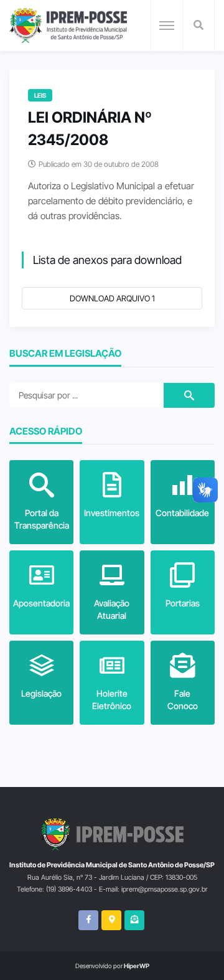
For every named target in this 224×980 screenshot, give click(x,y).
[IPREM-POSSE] (68, 25)
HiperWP (136, 965)
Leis (40, 95)
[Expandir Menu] (166, 25)
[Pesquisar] (198, 25)
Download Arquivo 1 (112, 298)
